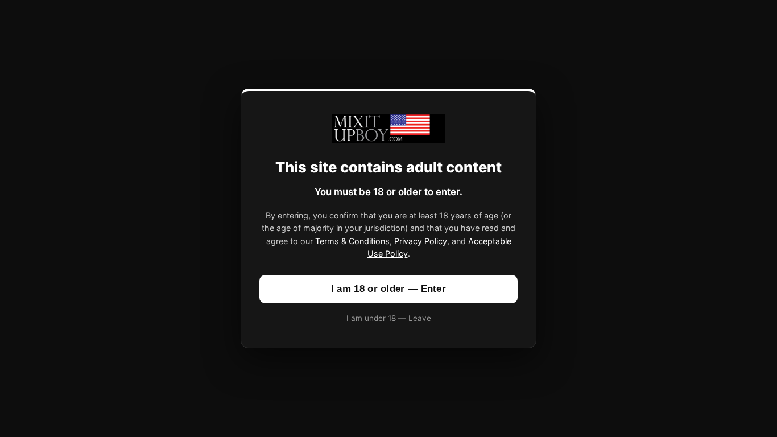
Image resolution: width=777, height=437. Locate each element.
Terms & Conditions (352, 241)
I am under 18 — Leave (388, 318)
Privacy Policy (420, 241)
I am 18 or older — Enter (388, 288)
